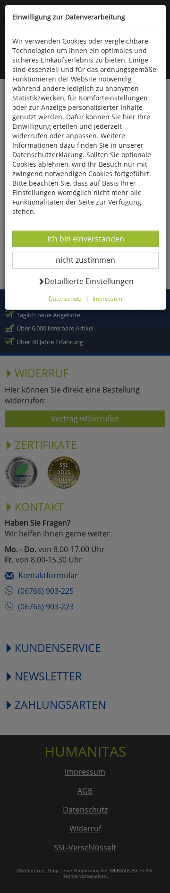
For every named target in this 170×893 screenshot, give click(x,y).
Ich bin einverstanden (85, 238)
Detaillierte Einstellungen (89, 281)
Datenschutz (65, 298)
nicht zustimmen (91, 259)
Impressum (107, 298)
